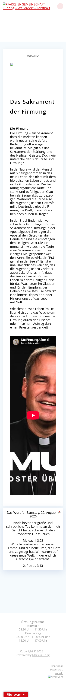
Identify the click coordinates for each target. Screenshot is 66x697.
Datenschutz (56, 669)
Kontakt (59, 673)
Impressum (57, 665)
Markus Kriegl (41, 655)
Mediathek (33, 55)
